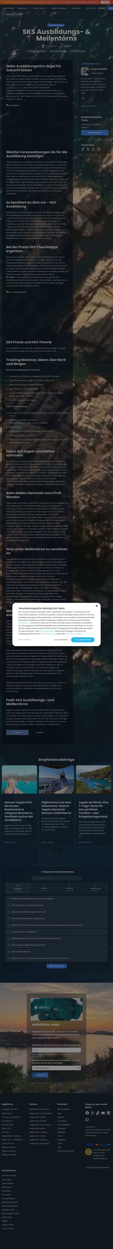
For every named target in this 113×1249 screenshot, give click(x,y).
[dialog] (56, 624)
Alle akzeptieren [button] (82, 640)
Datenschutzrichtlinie (74, 634)
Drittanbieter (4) (24, 623)
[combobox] (97, 606)
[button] (24, 640)
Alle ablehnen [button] (60, 640)
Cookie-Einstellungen (48, 634)
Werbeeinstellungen (47, 631)
